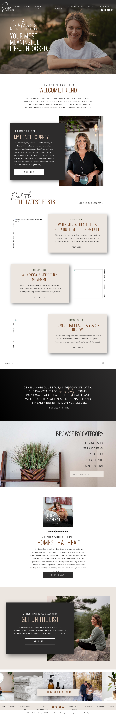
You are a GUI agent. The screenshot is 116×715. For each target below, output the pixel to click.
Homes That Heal (13, 241)
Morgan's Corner (13, 228)
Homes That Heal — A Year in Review (77, 327)
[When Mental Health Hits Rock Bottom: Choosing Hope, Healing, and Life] (29, 233)
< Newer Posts (11, 363)
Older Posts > (104, 363)
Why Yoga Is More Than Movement (40, 277)
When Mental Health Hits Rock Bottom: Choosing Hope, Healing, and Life (77, 229)
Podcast (104, 294)
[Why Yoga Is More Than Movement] (88, 283)
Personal (104, 286)
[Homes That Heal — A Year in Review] (29, 333)
